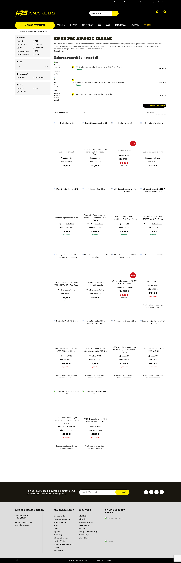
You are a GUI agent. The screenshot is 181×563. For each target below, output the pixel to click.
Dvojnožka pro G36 (66, 152)
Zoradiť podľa (59, 113)
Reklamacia (120, 25)
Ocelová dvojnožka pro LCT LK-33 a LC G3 (153, 349)
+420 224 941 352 (23, 522)
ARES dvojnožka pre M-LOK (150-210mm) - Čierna (95, 420)
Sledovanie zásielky (86, 522)
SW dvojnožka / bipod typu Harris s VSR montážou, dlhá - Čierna (95, 217)
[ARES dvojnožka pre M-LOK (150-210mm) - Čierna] (95, 403)
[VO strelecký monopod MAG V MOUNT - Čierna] (124, 266)
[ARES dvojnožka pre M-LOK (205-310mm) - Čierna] (66, 332)
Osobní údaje (58, 535)
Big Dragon (157, 158)
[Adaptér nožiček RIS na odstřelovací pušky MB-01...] (95, 332)
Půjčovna (57, 532)
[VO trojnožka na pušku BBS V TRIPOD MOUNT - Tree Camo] (66, 266)
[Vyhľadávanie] (115, 13)
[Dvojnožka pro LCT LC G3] (153, 266)
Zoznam (164, 114)
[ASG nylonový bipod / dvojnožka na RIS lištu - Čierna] (124, 200)
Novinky (73, 25)
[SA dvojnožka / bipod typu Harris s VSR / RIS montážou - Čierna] (66, 403)
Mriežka (158, 114)
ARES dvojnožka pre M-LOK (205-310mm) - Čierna (66, 349)
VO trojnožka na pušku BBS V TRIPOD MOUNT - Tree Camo (66, 283)
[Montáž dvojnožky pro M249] (66, 200)
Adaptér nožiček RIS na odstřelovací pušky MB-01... (95, 349)
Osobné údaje (84, 535)
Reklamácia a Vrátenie (120, 2)
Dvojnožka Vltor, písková (153, 152)
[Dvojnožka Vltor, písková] (153, 134)
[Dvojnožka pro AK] (124, 134)
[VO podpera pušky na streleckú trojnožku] (95, 266)
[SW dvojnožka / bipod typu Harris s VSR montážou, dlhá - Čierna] (95, 200)
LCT (156, 285)
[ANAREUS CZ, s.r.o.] (35, 13)
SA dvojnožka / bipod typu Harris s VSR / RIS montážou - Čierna (66, 420)
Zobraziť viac (59, 51)
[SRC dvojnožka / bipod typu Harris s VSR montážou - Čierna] (95, 134)
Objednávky (83, 519)
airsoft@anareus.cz (22, 525)
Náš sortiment (35, 25)
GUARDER (70, 224)
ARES (70, 356)
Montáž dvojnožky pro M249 (66, 217)
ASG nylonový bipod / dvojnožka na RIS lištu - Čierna (124, 217)
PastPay (56, 547)
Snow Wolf (99, 224)
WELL (99, 356)
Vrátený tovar (84, 525)
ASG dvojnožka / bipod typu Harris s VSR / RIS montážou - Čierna (124, 349)
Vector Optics (157, 224)
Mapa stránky (58, 550)
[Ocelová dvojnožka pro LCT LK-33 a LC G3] (153, 332)
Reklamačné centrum (61, 538)
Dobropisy (82, 528)
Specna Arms (70, 426)
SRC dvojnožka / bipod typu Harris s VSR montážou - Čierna (95, 152)
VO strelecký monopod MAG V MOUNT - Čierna (124, 282)
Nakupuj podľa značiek (157, 2)
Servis (56, 528)
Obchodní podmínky (60, 522)
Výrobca (64, 158)
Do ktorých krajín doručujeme (64, 544)
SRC (70, 158)
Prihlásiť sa (139, 2)
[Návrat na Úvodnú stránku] (17, 31)
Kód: (63, 162)
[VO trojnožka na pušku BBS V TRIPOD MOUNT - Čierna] (153, 200)
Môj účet (85, 510)
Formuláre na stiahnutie (62, 519)
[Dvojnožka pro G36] (66, 134)
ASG (127, 224)
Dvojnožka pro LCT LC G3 (153, 281)
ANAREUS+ (148, 25)
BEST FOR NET (107, 560)
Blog (108, 25)
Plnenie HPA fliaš (59, 541)
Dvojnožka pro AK (124, 150)
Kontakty (135, 25)
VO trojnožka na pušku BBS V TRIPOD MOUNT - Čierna (153, 217)
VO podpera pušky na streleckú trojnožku (95, 283)
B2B (99, 25)
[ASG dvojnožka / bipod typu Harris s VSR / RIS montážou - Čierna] (124, 332)
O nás (56, 525)
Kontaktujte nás (59, 516)
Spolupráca (87, 25)
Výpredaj (61, 25)
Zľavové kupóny (84, 538)
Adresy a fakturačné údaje (88, 532)
